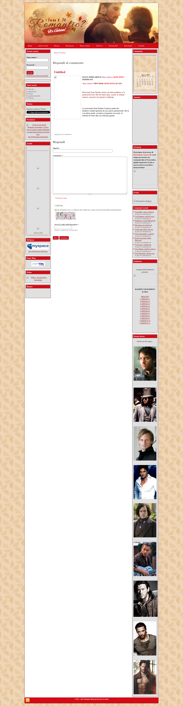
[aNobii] (38, 148)
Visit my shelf (38, 233)
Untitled (62, 52)
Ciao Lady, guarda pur (143, 244)
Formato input (62, 198)
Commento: (58, 155)
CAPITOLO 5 (145, 308)
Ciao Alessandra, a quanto (144, 234)
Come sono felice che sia (144, 229)
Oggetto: (56, 148)
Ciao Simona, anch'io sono (144, 216)
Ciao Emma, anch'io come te (145, 249)
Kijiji (150, 201)
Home (56, 52)
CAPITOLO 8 (145, 316)
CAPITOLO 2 (145, 301)
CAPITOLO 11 (145, 323)
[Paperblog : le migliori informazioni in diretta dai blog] (38, 265)
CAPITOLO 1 (145, 299)
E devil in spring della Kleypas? (143, 239)
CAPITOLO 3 (145, 304)
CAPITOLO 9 (145, 318)
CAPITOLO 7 (145, 313)
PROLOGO (145, 296)
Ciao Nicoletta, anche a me (144, 253)
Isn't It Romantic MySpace (38, 251)
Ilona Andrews (107, 77)
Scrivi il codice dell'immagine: (67, 224)
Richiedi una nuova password (37, 75)
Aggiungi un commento (63, 134)
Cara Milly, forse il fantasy (144, 212)
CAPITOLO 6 (145, 311)
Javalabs (106, 699)
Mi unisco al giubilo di (143, 225)
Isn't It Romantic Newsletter (38, 137)
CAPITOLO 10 (145, 320)
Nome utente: (32, 57)
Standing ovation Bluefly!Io (145, 220)
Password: (31, 64)
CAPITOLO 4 (145, 306)
